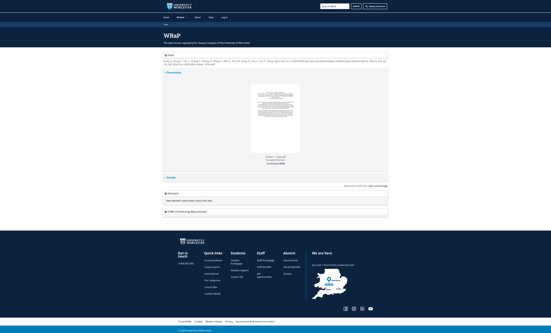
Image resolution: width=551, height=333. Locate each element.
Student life (237, 276)
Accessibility (184, 321)
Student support (240, 270)
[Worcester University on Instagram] (354, 309)
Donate (288, 273)
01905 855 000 (186, 263)
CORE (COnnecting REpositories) (187, 211)
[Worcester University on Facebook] (345, 309)
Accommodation (213, 260)
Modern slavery (213, 321)
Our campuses (212, 280)
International (211, 273)
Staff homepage (265, 260)
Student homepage (236, 262)
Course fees (210, 287)
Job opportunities (264, 275)
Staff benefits (264, 267)
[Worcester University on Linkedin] (362, 309)
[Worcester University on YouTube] (370, 309)
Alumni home (291, 260)
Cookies (198, 321)
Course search (212, 267)
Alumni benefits (292, 267)
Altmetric (173, 193)
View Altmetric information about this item (189, 200)
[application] (185, 17)
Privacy (229, 321)
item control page (378, 186)
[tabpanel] (275, 119)
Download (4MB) (276, 163)
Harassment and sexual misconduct (255, 321)
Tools (170, 55)
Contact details (212, 293)
